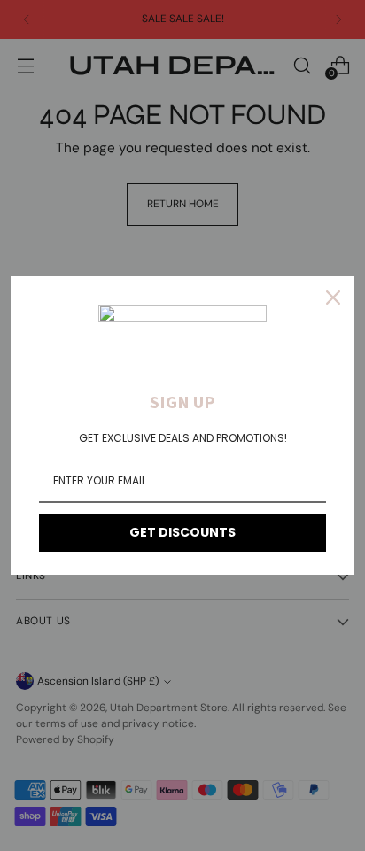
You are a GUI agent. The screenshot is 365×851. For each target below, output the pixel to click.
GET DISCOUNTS (182, 532)
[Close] (333, 297)
